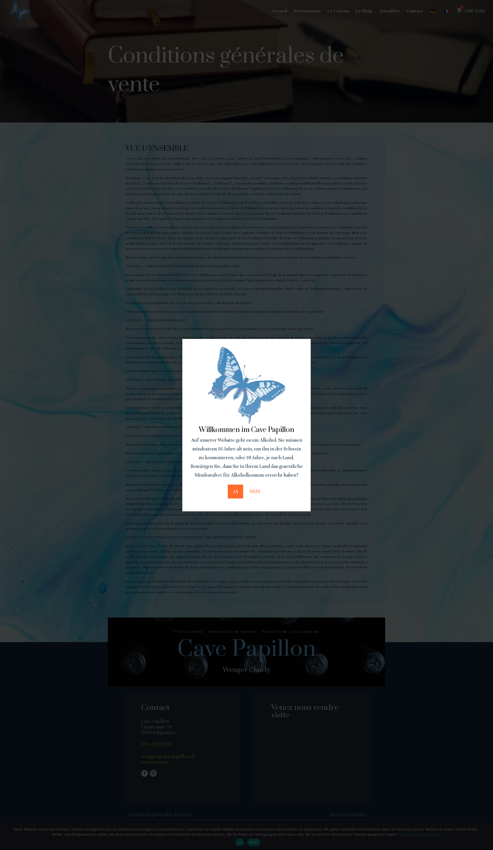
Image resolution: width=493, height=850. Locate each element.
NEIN (254, 491)
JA (235, 491)
